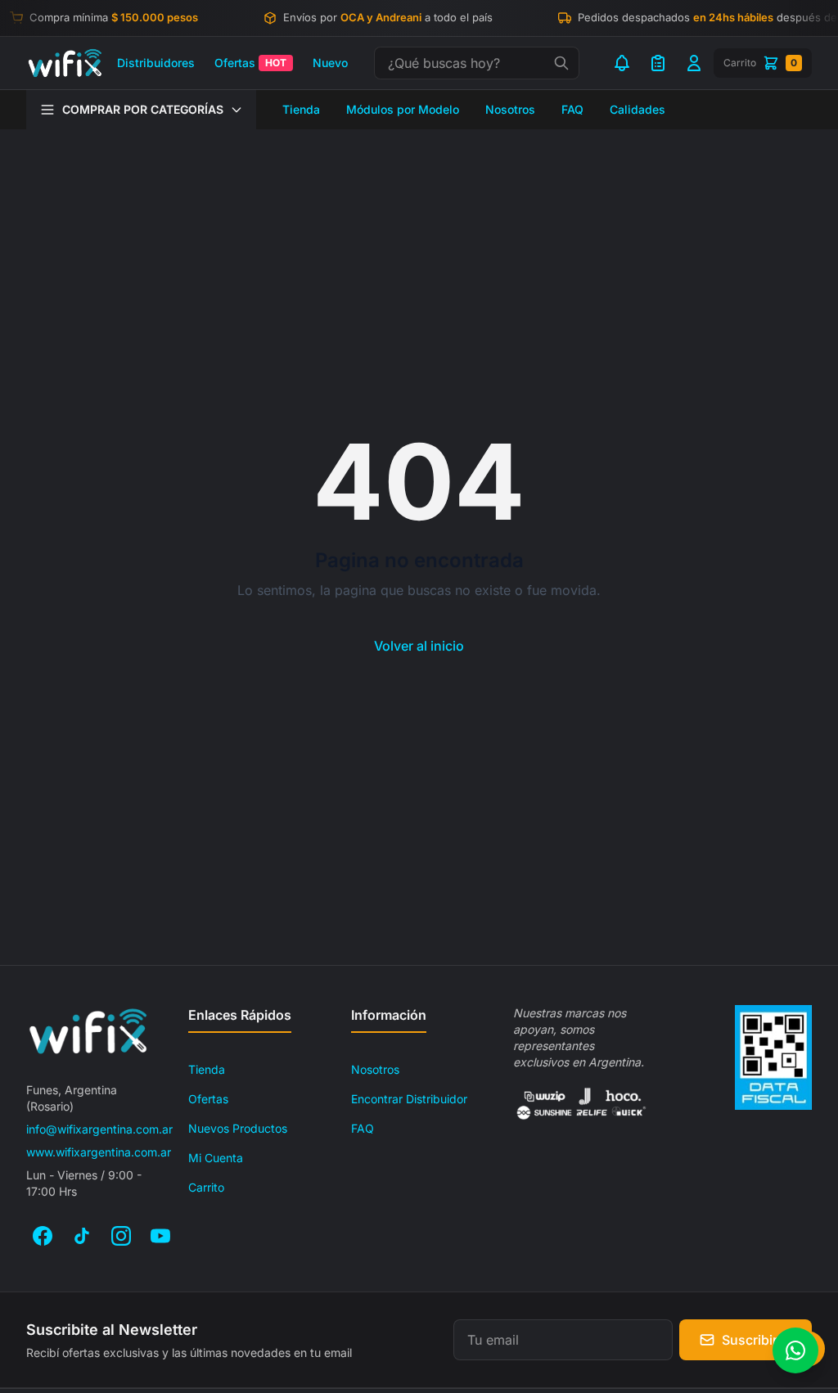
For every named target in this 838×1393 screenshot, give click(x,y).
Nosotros (510, 109)
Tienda (301, 109)
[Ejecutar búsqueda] (561, 63)
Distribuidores (156, 63)
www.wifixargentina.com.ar (98, 1152)
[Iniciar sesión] (694, 63)
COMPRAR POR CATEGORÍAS (142, 109)
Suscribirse (757, 1340)
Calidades (637, 109)
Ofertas (250, 63)
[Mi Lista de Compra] (658, 63)
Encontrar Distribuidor (409, 1099)
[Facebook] (42, 1235)
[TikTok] (81, 1235)
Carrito (206, 1187)
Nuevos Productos (237, 1128)
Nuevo (330, 63)
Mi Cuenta (215, 1158)
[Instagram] (121, 1235)
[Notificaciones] (622, 63)
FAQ (572, 109)
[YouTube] (160, 1235)
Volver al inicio (419, 646)
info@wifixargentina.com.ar (99, 1129)
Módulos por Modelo (402, 109)
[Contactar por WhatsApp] (795, 1350)
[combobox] (476, 63)
